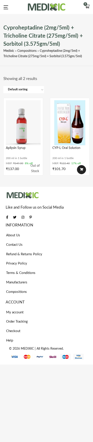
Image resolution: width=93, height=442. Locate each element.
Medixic (8, 50)
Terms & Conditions (20, 273)
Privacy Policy (16, 263)
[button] (87, 7)
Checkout (13, 331)
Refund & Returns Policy (24, 254)
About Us (13, 235)
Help (9, 340)
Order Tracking (17, 321)
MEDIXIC (27, 348)
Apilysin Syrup (16, 148)
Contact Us (14, 244)
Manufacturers (16, 282)
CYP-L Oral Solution (66, 148)
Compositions (27, 50)
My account (14, 312)
